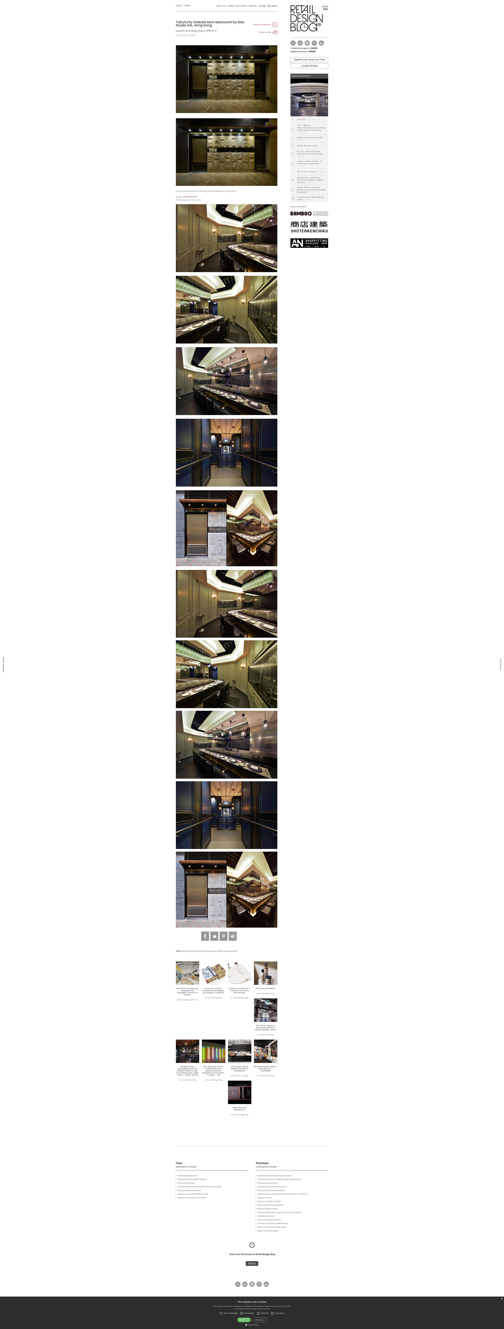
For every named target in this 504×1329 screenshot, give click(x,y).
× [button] (502, 1299)
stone (234, 951)
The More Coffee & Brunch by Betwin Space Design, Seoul (265, 1027)
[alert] (252, 1313)
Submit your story (237, 6)
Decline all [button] (259, 1320)
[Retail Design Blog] (309, 19)
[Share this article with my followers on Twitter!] (214, 936)
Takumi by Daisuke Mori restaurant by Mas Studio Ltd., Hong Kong (210, 23)
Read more (266, 1309)
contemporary (199, 951)
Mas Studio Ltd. (190, 197)
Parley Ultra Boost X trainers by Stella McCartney (239, 990)
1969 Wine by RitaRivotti (239, 1109)
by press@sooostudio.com (187, 1000)
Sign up (252, 1263)
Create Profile (309, 65)
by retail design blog (213, 998)
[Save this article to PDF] (233, 936)
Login (178, 6)
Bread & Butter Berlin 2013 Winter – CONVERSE (265, 1069)
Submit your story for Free (309, 59)
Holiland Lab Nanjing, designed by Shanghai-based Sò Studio (188, 991)
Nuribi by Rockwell (265, 988)
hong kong (210, 951)
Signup (187, 6)
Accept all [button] (244, 1320)
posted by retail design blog (189, 30)
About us (220, 6)
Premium (252, 6)
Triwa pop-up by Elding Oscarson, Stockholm (239, 1069)
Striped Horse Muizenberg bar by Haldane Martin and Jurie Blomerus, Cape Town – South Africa (187, 1071)
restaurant (227, 951)
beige (183, 951)
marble (219, 951)
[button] (221, 1313)
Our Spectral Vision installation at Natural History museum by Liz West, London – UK (213, 1071)
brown (189, 951)
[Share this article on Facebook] (205, 936)
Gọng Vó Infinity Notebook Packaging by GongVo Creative (213, 990)
